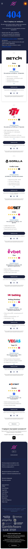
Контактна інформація (7, 478)
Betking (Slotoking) (14, 299)
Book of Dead (5, 496)
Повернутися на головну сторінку (9, 38)
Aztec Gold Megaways (6, 500)
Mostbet (14, 388)
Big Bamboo (4, 498)
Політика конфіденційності (8, 466)
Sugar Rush (4, 490)
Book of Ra (4, 494)
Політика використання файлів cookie (10, 463)
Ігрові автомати (5, 484)
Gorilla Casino (14, 166)
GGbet (14, 212)
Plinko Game (4, 501)
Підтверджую (14, 545)
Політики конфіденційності (15, 541)
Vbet (14, 255)
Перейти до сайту (14, 87)
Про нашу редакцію (6, 480)
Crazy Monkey (5, 492)
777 (14, 117)
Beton (14, 63)
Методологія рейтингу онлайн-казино (10, 471)
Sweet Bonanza (5, 488)
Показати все (14, 423)
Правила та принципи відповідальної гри (11, 473)
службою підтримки (6, 46)
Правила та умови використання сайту (10, 464)
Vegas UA (14, 345)
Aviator (3, 486)
